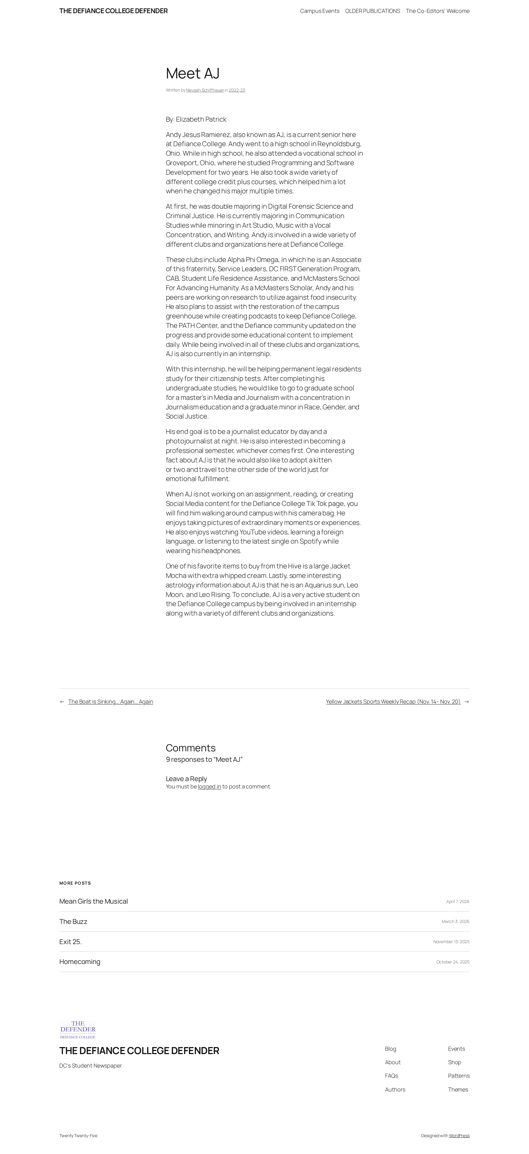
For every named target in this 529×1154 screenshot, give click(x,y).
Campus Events (320, 10)
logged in (209, 786)
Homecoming (79, 962)
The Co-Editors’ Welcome (438, 10)
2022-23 (237, 90)
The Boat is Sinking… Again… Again (110, 701)
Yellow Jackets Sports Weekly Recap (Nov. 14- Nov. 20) (393, 701)
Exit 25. (70, 942)
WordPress (459, 1135)
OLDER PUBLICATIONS (372, 10)
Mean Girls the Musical (93, 901)
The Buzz (73, 921)
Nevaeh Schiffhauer (205, 90)
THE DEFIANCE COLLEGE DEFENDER (113, 10)
